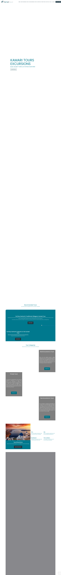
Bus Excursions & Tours (33, 1)
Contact (53, 1)
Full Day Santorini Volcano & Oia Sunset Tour (18, 332)
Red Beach (34, 438)
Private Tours (43, 1)
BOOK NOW (30, 322)
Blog (51, 1)
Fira (32, 432)
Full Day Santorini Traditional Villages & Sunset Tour (30, 316)
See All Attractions (18, 446)
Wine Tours (39, 1)
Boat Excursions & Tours (25, 1)
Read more (47, 368)
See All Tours (13, 69)
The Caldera (47, 438)
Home (19, 1)
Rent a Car (48, 1)
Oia (44, 432)
